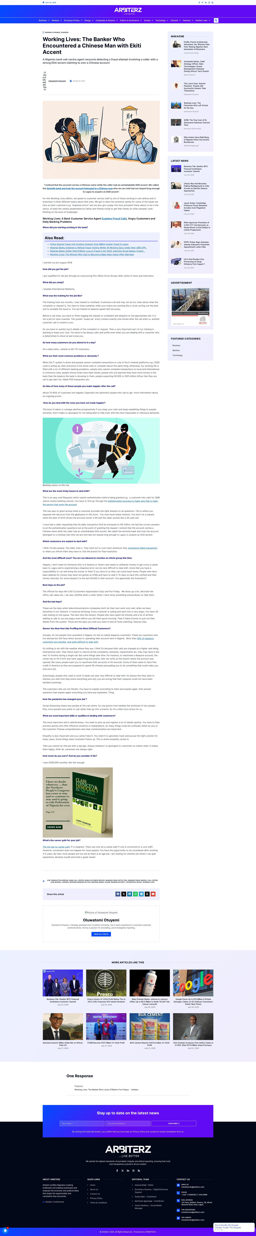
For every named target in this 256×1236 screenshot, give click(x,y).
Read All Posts (101, 934)
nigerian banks (97, 882)
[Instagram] (209, 2)
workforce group (134, 882)
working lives (149, 882)
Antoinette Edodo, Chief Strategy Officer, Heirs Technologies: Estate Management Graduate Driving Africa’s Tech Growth (196, 66)
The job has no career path (56, 846)
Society (147, 20)
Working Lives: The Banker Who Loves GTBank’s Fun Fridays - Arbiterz (106, 1089)
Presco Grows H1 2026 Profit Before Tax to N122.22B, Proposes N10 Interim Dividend (106, 1000)
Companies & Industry (105, 20)
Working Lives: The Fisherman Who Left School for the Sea (196, 105)
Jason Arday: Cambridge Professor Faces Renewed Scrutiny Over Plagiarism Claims (195, 206)
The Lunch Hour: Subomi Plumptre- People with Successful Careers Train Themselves (195, 87)
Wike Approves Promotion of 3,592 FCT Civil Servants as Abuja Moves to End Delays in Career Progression (197, 226)
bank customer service (95, 880)
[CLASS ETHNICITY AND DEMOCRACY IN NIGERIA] (78, 836)
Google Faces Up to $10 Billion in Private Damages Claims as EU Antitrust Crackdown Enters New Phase (193, 1001)
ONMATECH (150, 1232)
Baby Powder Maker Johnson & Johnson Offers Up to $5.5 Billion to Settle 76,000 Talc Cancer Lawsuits (150, 1001)
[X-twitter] (202, 2)
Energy (88, 20)
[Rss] (212, 2)
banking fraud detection (116, 880)
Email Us (185, 1184)
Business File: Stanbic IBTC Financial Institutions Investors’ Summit (196, 168)
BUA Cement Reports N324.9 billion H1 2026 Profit (149, 1044)
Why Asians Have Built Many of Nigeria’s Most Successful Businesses (196, 139)
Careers (65, 882)
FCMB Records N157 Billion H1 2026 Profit (106, 1043)
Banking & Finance (52, 32)
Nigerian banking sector (80, 882)
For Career (186, 1217)
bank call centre (76, 880)
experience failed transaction (142, 548)
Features (187, 20)
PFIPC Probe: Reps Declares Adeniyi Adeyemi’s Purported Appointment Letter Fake (196, 244)
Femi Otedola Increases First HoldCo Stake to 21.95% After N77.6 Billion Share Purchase (193, 1044)
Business (43, 20)
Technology (160, 20)
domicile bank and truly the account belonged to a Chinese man (80, 188)
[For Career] (178, 1218)
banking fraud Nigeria (137, 880)
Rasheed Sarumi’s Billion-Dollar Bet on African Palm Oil (63, 1044)
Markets (55, 20)
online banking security (115, 882)
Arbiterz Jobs (201, 20)
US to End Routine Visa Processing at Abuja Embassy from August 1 (194, 261)
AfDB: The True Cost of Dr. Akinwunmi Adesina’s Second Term (197, 122)
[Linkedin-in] (206, 2)
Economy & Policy (72, 20)
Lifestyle (174, 20)
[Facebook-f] (199, 2)
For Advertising (188, 1210)
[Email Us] (178, 1185)
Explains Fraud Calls (114, 218)
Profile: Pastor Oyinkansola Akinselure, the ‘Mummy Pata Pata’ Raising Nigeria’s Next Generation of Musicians (196, 45)
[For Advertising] (178, 1210)
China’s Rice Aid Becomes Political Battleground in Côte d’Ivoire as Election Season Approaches (196, 187)
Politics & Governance (129, 20)
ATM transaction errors (57, 880)
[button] (216, 20)
